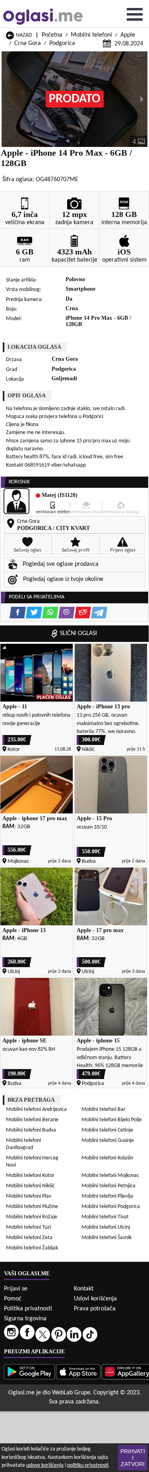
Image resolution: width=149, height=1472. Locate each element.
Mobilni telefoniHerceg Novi (32, 1161)
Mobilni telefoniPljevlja (107, 1196)
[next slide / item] (141, 99)
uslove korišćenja (45, 1465)
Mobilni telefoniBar (103, 1109)
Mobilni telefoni (91, 35)
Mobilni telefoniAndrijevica (36, 1109)
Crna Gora (27, 43)
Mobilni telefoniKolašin (107, 1158)
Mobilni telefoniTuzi (28, 1227)
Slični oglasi (78, 633)
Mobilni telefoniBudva (31, 1130)
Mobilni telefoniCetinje (107, 1130)
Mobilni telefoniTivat (105, 1217)
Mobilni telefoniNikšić (30, 1186)
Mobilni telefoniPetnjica (108, 1186)
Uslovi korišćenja (95, 1299)
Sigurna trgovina (25, 1319)
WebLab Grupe (71, 1393)
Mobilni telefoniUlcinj (105, 1227)
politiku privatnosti (87, 1465)
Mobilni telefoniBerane (32, 1120)
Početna (52, 35)
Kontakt (83, 1289)
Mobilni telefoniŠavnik (106, 1238)
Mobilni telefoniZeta (29, 1238)
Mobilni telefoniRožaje (31, 1217)
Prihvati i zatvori (132, 1457)
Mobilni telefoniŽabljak (32, 1248)
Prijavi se (15, 1289)
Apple (127, 35)
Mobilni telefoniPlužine (32, 1207)
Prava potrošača (95, 1309)
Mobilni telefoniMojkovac (110, 1176)
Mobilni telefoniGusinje (107, 1141)
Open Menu (135, 14)
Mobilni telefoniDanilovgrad (23, 1144)
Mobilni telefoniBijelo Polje (111, 1120)
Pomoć (12, 1299)
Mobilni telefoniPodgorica (110, 1207)
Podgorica (62, 43)
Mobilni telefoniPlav (28, 1196)
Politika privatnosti (28, 1309)
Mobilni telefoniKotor (30, 1176)
